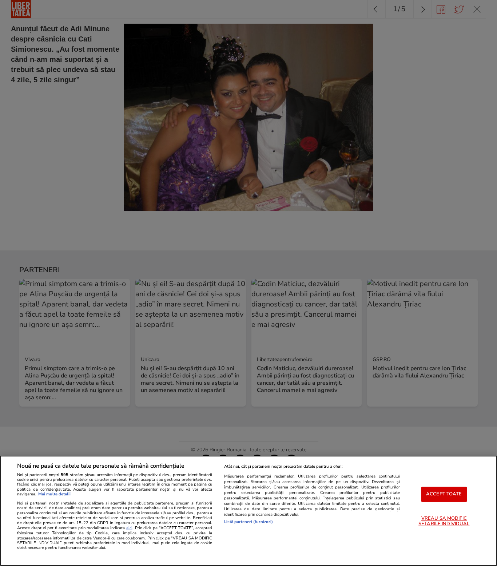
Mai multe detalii (54, 494)
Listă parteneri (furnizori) (248, 522)
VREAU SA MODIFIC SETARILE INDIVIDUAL (443, 521)
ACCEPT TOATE (444, 494)
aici (129, 528)
